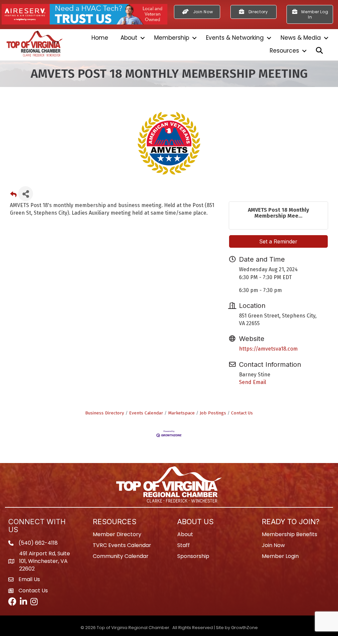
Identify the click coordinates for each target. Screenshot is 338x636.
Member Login (280, 556)
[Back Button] (13, 195)
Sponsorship (193, 556)
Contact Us (242, 413)
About (128, 38)
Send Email (252, 382)
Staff (183, 545)
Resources (284, 51)
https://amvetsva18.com (268, 349)
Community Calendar (121, 556)
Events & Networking (235, 38)
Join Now (273, 545)
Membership (171, 38)
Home (99, 38)
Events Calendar (146, 413)
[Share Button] (25, 193)
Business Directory (104, 413)
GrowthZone (244, 627)
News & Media (301, 38)
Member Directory (117, 534)
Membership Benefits (289, 534)
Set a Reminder (278, 241)
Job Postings (213, 413)
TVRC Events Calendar (122, 545)
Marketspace (181, 413)
